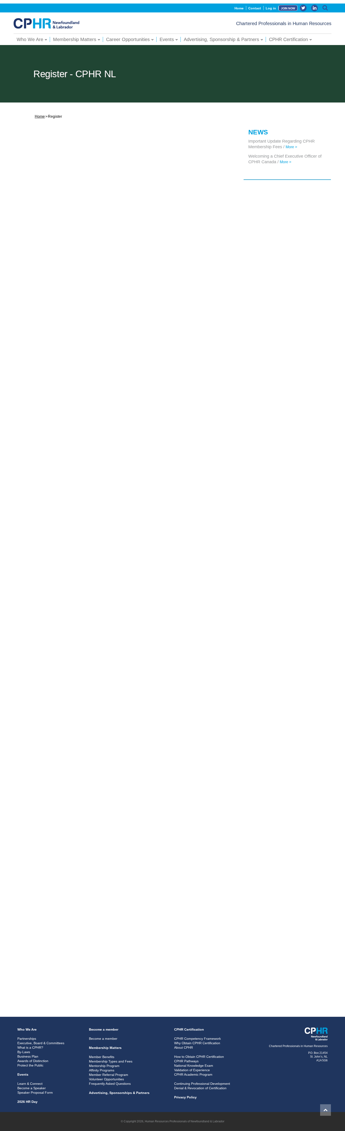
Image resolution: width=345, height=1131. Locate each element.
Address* (42, 342)
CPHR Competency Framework (197, 1038)
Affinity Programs (101, 1070)
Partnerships (26, 1038)
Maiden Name (46, 233)
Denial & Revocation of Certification (200, 1088)
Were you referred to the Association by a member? (77, 883)
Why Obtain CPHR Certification (197, 1043)
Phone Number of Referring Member (64, 934)
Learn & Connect (29, 1083)
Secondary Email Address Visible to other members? (78, 632)
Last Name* (44, 213)
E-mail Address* (48, 572)
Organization (45, 659)
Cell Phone (51, 533)
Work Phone (52, 492)
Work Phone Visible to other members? (67, 512)
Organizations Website (53, 759)
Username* (44, 132)
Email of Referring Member (57, 914)
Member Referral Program (108, 1075)
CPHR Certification (288, 39)
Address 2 (43, 362)
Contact (254, 8)
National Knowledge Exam (193, 1065)
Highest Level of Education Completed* (67, 858)
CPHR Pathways (186, 1061)
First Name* (44, 193)
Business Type (47, 827)
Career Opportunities (128, 39)
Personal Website (49, 302)
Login (182, 989)
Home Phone (52, 453)
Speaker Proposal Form (35, 1092)
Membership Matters (74, 39)
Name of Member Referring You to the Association (76, 894)
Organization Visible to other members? (67, 679)
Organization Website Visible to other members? (74, 779)
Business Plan (27, 1056)
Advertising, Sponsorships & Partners (119, 1093)
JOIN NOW (288, 8)
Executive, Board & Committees (40, 1043)
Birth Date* (51, 322)
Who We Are (30, 39)
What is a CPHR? (30, 1047)
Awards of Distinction (32, 1061)
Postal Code (45, 433)
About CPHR (183, 1047)
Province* (43, 402)
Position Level (46, 817)
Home (239, 8)
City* (39, 382)
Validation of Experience (192, 1070)
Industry (41, 838)
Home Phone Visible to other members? (67, 472)
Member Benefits (101, 1057)
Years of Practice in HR (54, 799)
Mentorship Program (104, 1066)
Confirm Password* (51, 173)
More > (291, 147)
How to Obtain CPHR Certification (199, 1057)
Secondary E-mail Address (56, 612)
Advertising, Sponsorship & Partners (221, 39)
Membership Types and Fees (110, 1061)
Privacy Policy (185, 1097)
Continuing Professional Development (202, 1083)
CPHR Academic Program (193, 1074)
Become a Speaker (31, 1088)
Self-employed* (47, 699)
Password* (44, 153)
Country (41, 422)
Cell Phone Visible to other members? (66, 552)
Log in (271, 8)
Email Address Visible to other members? (69, 592)
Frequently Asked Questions (110, 1083)
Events (167, 39)
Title (38, 719)
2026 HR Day (27, 1102)
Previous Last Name (51, 282)
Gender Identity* (48, 253)
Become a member (103, 1029)
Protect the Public (30, 1065)
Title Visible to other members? (60, 739)
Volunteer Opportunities (106, 1079)
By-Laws (23, 1052)
